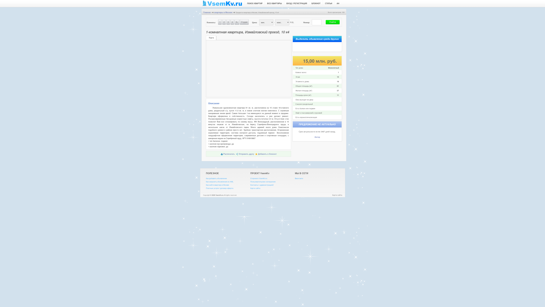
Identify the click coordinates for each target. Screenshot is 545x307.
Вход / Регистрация (296, 3)
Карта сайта (255, 188)
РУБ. (292, 22)
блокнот (316, 3)
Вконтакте (299, 179)
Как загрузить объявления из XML (219, 182)
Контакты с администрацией (261, 185)
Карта (211, 38)
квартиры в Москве (223, 12)
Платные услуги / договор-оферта (219, 188)
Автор (317, 137)
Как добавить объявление (216, 179)
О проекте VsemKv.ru (258, 179)
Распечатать (229, 154)
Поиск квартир (255, 3)
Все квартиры (274, 3)
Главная (207, 12)
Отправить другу (246, 154)
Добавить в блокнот (267, 154)
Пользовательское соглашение (263, 182)
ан (338, 3)
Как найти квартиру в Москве (217, 185)
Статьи (328, 3)
